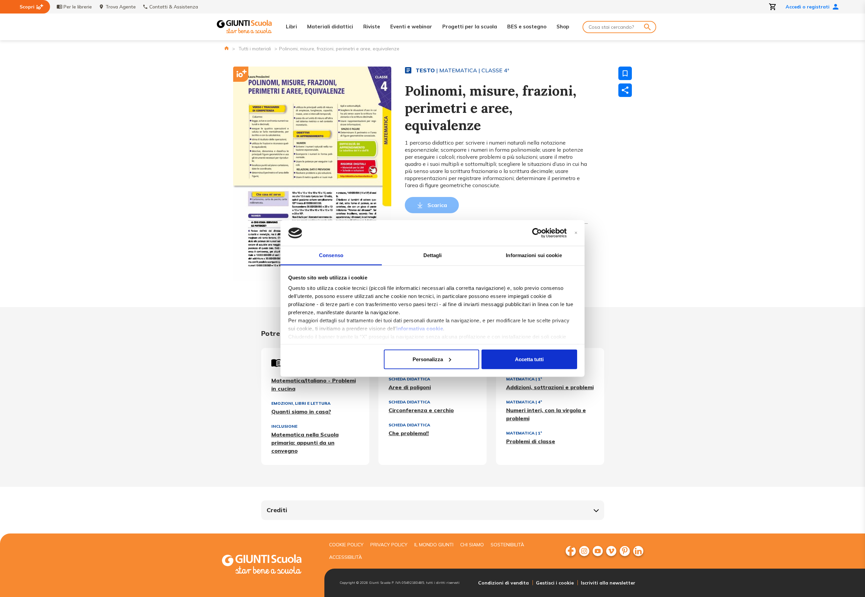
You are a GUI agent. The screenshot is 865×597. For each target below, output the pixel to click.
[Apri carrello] (773, 7)
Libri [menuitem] (291, 26)
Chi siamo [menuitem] (472, 545)
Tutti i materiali (255, 49)
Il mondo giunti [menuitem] (433, 545)
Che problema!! (409, 433)
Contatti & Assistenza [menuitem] (173, 6)
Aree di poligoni (410, 387)
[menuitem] (571, 551)
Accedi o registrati (808, 7)
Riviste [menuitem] (371, 26)
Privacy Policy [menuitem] (388, 545)
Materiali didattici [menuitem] (330, 26)
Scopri (27, 7)
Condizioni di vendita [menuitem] (503, 583)
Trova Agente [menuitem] (120, 6)
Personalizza (428, 359)
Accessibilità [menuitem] (345, 557)
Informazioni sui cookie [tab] (534, 255)
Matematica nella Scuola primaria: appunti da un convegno (305, 442)
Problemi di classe (530, 441)
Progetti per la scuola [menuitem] (469, 26)
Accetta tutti (529, 359)
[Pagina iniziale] (226, 48)
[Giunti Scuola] (244, 27)
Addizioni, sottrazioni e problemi (550, 387)
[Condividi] (625, 90)
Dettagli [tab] (432, 255)
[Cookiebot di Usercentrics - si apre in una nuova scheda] (537, 233)
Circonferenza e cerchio (421, 410)
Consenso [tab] (331, 255)
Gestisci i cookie (555, 583)
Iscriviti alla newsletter (608, 583)
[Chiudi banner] (576, 233)
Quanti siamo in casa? (301, 411)
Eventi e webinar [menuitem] (411, 26)
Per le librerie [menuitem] (78, 6)
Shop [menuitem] (563, 26)
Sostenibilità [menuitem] (507, 545)
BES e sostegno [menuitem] (526, 26)
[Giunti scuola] (269, 565)
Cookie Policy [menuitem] (346, 545)
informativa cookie (419, 328)
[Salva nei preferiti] (625, 73)
